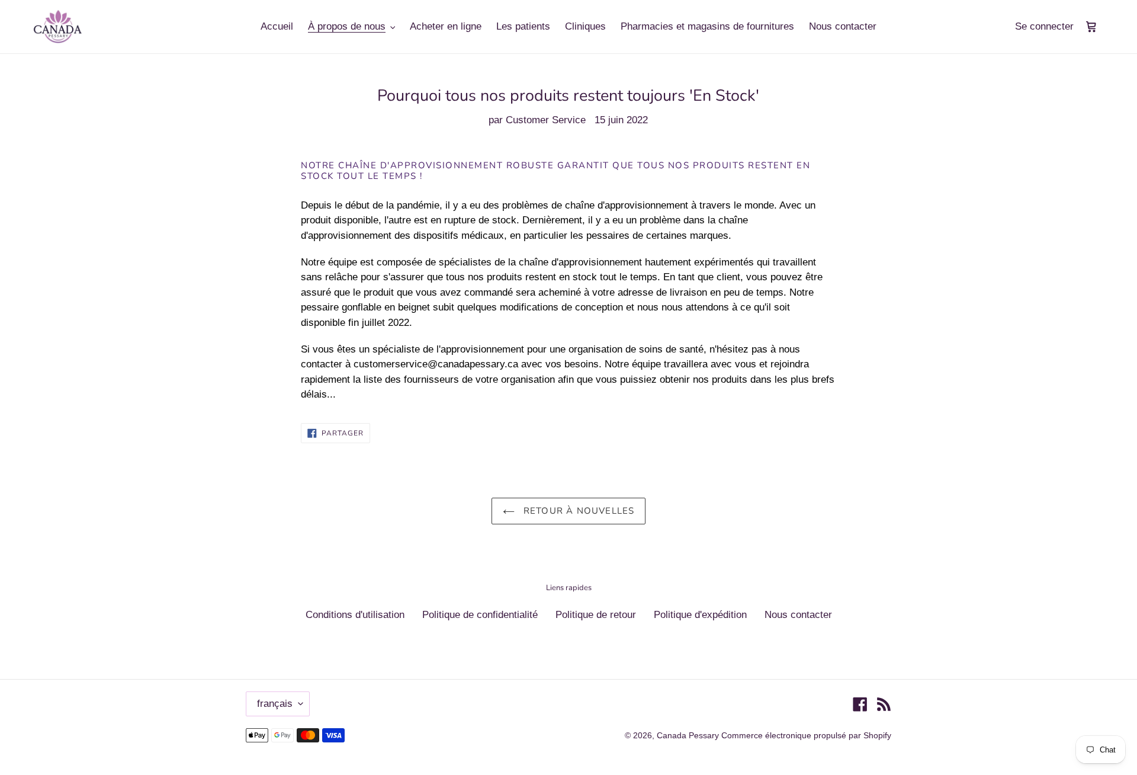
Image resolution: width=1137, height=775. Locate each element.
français (275, 703)
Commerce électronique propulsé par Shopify (806, 735)
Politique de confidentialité (480, 614)
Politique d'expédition (700, 614)
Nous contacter (798, 614)
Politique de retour (595, 614)
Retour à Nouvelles (578, 511)
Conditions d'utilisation (355, 614)
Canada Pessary (689, 735)
